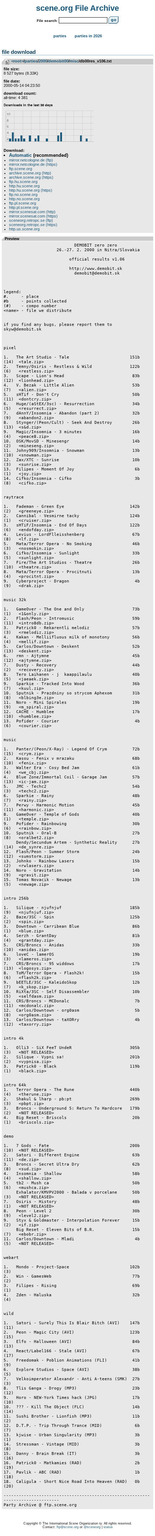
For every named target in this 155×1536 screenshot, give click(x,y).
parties (31, 61)
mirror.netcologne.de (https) (33, 164)
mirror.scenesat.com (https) (33, 216)
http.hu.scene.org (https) (30, 190)
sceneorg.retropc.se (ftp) (31, 220)
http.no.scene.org (24, 199)
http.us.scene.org (24, 229)
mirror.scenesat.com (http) (32, 212)
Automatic (20, 155)
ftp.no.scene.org (23, 194)
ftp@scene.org (68, 1527)
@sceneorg (92, 1527)
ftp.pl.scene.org (22, 203)
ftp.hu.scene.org (23, 181)
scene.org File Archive (77, 8)
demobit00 (58, 61)
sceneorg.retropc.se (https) (33, 225)
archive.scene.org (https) (31, 177)
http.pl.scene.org (23, 207)
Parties (59, 36)
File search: (47, 21)
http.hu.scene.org (24, 186)
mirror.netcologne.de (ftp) (31, 160)
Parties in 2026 (88, 36)
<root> (17, 61)
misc (74, 61)
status (108, 1527)
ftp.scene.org (20, 169)
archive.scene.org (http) (30, 173)
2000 (43, 61)
